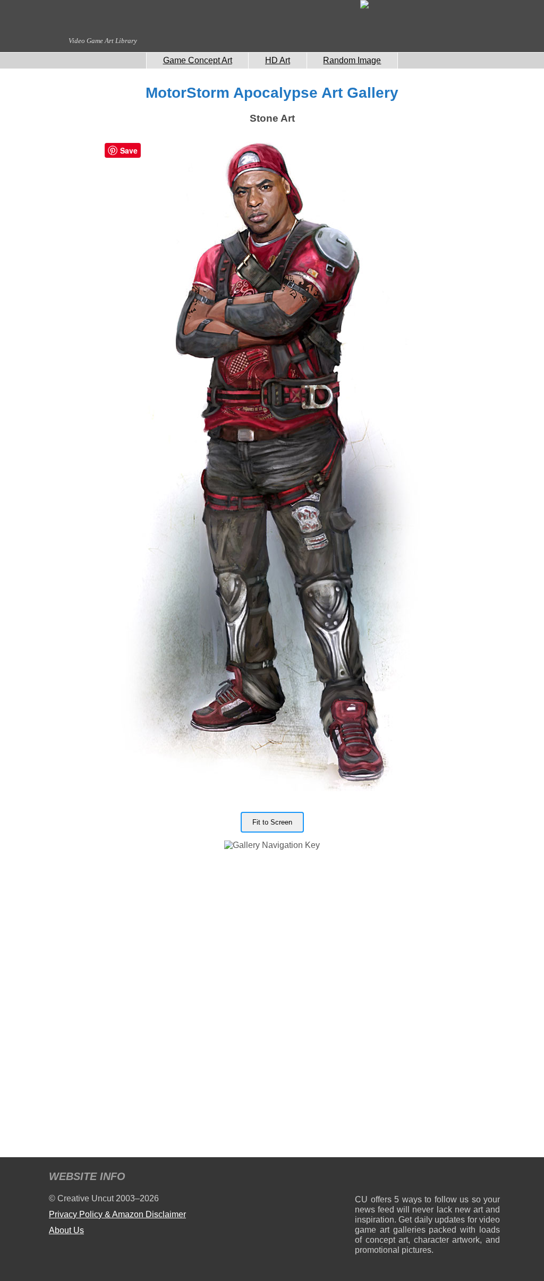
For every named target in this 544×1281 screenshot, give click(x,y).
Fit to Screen (272, 822)
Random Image (352, 60)
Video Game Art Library (103, 41)
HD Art (277, 60)
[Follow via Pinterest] (492, 1178)
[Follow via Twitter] (460, 1178)
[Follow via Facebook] (427, 1178)
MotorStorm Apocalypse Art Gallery (272, 92)
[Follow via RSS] (362, 1178)
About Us (66, 1230)
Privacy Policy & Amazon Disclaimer (117, 1214)
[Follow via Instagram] (395, 1178)
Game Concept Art (197, 60)
